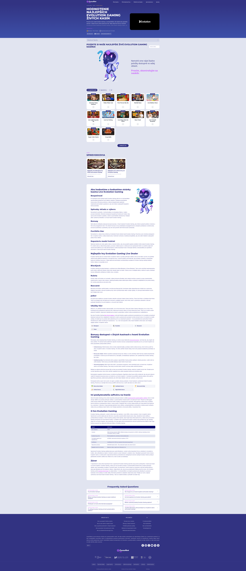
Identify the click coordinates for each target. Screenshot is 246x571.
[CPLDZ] (121, 557)
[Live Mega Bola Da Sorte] (123, 118)
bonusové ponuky (134, 340)
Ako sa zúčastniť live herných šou (105, 530)
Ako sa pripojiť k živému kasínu (104, 521)
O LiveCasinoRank (147, 521)
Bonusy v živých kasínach (129, 523)
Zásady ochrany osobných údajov (128, 569)
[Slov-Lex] (108, 557)
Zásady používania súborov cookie (103, 569)
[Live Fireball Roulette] (152, 118)
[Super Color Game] (93, 134)
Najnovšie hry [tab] (104, 90)
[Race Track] (138, 118)
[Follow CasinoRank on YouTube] (152, 545)
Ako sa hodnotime (147, 526)
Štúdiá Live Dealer (138, 2)
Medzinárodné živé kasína (129, 530)
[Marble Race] (138, 101)
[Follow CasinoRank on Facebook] (142, 545)
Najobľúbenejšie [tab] (92, 90)
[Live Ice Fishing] (108, 118)
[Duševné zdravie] (143, 557)
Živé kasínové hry (126, 2)
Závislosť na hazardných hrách (129, 528)
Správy (157, 2)
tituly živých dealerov (109, 315)
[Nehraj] (134, 557)
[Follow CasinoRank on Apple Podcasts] (158, 545)
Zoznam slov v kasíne (129, 521)
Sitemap (148, 569)
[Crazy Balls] (108, 134)
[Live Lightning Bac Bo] (93, 118)
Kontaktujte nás (147, 528)
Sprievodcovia (149, 2)
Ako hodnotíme (147, 523)
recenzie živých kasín (103, 471)
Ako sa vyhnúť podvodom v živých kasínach (104, 526)
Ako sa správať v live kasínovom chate (105, 528)
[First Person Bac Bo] (123, 101)
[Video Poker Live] (108, 101)
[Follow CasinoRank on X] (149, 545)
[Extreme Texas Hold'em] (93, 101)
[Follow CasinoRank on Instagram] (146, 545)
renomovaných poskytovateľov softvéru (138, 398)
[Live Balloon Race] (152, 101)
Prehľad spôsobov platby (129, 526)
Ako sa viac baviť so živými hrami (105, 523)
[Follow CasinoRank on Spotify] (155, 545)
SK (87, 545)
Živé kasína (116, 2)
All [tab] (111, 90)
